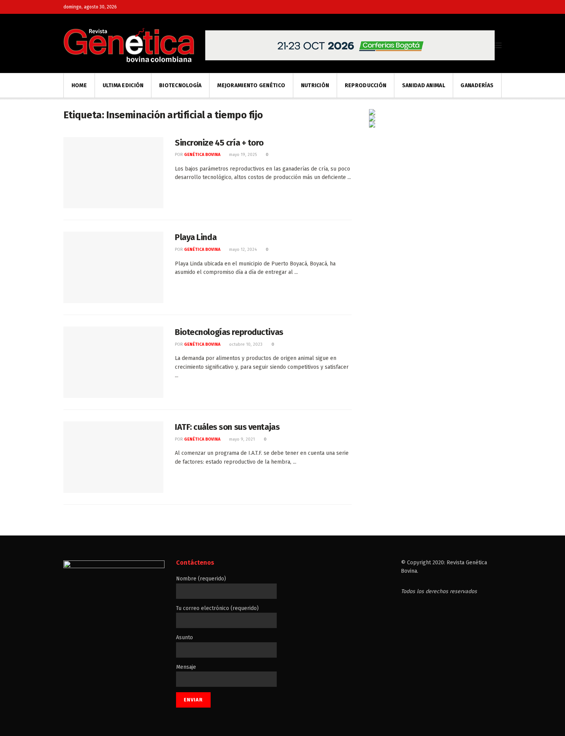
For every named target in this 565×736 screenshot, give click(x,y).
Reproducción (365, 85)
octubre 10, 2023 (245, 344)
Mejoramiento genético (251, 85)
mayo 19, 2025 (242, 154)
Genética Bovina (202, 154)
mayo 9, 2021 (241, 439)
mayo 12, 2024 (242, 249)
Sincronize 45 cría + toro (219, 143)
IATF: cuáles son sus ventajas (227, 427)
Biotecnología (180, 85)
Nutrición (315, 85)
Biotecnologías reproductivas (229, 332)
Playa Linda (195, 237)
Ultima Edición (123, 85)
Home (79, 85)
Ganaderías (477, 85)
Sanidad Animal (423, 85)
